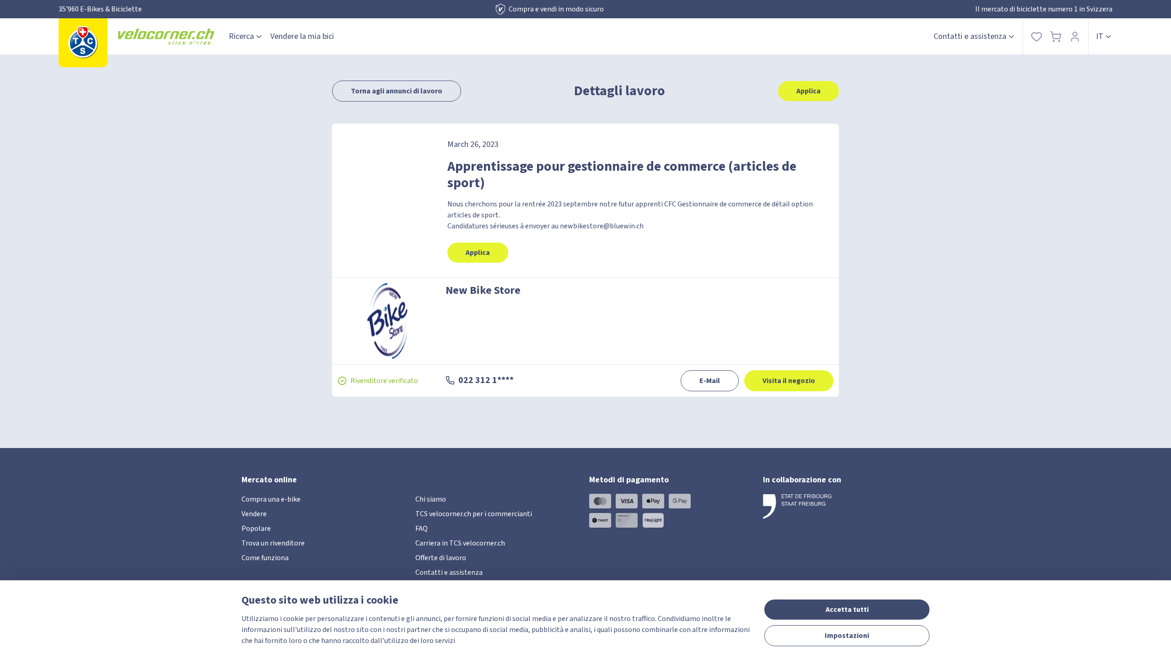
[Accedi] (1075, 36)
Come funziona (265, 558)
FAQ (421, 529)
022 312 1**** (486, 380)
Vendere (254, 514)
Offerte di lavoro (440, 558)
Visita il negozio (789, 381)
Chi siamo (430, 499)
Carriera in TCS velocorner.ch (460, 543)
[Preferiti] (1036, 36)
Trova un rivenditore (273, 543)
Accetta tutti (847, 610)
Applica (808, 91)
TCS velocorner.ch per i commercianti (473, 514)
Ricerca (241, 36)
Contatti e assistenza (970, 36)
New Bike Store (483, 290)
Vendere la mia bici (302, 36)
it (1099, 36)
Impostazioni (847, 636)
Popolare (256, 529)
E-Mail (709, 381)
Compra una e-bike (271, 499)
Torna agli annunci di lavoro (396, 91)
